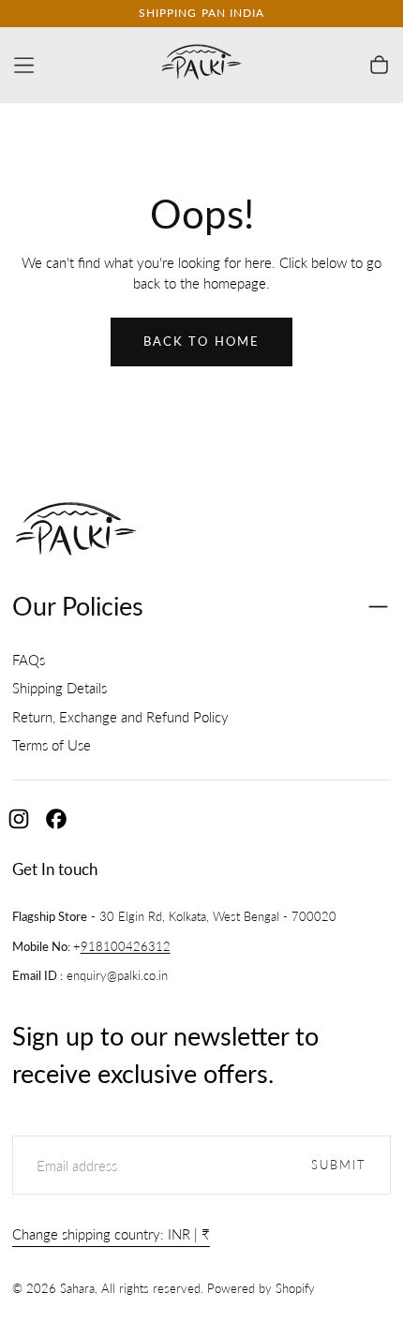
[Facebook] (56, 819)
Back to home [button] (201, 341)
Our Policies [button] (77, 605)
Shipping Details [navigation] (59, 687)
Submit (339, 1165)
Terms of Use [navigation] (51, 744)
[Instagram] (19, 819)
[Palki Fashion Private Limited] (76, 532)
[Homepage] (201, 65)
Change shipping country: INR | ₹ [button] (111, 1234)
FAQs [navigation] (28, 659)
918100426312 (126, 947)
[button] (24, 65)
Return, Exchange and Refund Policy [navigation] (120, 716)
